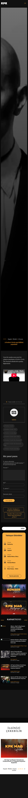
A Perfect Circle (8, 426)
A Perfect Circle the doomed (12, 440)
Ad (4, 482)
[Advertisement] (14, 704)
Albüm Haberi (14, 634)
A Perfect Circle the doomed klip (12, 444)
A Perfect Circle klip (10, 433)
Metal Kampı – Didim (12, 569)
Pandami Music (11, 562)
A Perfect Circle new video (12, 436)
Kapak (10, 339)
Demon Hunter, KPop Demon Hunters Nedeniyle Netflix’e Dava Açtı (19, 641)
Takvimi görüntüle (14, 576)
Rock (18, 681)
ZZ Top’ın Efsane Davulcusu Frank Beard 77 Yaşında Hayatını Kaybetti (18, 666)
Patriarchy (10, 544)
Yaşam (25, 645)
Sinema (25, 634)
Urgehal (9, 550)
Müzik (15, 339)
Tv (16, 659)
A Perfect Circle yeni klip (11, 449)
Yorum (5, 467)
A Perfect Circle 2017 (10, 429)
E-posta (6, 488)
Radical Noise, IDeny (12, 556)
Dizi (11, 659)
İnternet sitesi (7, 494)
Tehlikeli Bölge (20, 645)
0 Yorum (20, 339)
